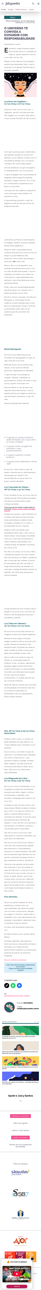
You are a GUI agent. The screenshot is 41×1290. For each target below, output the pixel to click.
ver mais (36, 1022)
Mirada (31, 9)
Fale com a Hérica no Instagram (15, 960)
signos (27, 995)
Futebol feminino (21, 9)
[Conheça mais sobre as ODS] (20, 1257)
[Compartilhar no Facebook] (19, 985)
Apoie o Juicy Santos (20, 1137)
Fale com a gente (21, 1123)
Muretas (10, 9)
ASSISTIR (17, 1286)
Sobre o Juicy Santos (20, 1130)
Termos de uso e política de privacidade (20, 1146)
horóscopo (18, 995)
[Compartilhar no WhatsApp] (13, 985)
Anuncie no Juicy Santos (20, 1116)
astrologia (8, 995)
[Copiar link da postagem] (6, 985)
